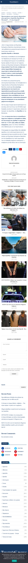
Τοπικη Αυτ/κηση (15, 537)
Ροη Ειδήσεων (15, 527)
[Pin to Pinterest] (20, 149)
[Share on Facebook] (14, 149)
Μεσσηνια (15, 506)
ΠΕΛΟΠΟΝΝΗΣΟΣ (15, 516)
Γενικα (15, 483)
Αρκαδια (15, 476)
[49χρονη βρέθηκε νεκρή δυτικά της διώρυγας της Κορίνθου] (14, 245)
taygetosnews (9, 21)
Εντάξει (14, 560)
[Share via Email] (4, 152)
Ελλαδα (15, 486)
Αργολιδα (15, 473)
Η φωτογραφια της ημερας (15, 490)
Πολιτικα (15, 520)
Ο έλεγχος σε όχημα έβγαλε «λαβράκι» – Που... (14, 232)
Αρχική (2, 6)
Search (3, 384)
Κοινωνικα (15, 493)
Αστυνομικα (15, 480)
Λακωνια (15, 503)
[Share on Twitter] (17, 149)
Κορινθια (15, 496)
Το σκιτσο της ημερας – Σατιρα (15, 533)
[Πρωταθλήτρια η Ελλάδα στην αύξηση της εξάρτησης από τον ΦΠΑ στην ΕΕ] (14, 197)
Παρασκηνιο (15, 513)
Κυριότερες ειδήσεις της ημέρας (15, 500)
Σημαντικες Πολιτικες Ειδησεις (15, 530)
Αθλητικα (15, 470)
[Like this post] (10, 149)
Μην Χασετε (15, 510)
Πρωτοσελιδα (15, 523)
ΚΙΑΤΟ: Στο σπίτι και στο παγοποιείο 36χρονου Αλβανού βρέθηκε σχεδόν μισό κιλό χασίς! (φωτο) (13, 425)
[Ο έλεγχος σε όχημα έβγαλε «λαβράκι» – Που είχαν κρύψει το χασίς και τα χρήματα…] (14, 222)
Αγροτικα (15, 466)
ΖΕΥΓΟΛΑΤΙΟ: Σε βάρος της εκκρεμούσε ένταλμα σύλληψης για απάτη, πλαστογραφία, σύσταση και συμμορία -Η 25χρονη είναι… (13, 417)
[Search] (26, 2)
